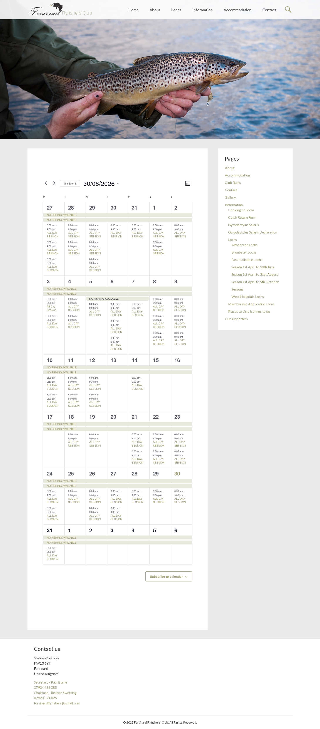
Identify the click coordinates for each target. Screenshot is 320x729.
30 (113, 207)
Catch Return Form (242, 217)
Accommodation (237, 9)
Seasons (237, 289)
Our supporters (236, 319)
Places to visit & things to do (249, 311)
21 (134, 416)
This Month (70, 183)
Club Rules (233, 182)
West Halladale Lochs (247, 296)
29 (92, 207)
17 (49, 416)
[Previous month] (45, 183)
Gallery (230, 197)
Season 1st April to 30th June (252, 267)
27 (49, 207)
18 (71, 416)
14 (134, 360)
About (155, 9)
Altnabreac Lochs (244, 245)
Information (202, 9)
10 (49, 360)
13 (113, 360)
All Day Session (51, 308)
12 (92, 360)
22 (156, 416)
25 (71, 473)
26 (92, 473)
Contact (269, 9)
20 (113, 416)
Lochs (176, 9)
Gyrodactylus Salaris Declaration (252, 232)
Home (133, 9)
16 (177, 360)
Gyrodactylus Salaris (243, 225)
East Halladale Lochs (246, 259)
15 (156, 360)
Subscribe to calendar (166, 576)
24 (49, 473)
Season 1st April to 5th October (255, 282)
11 (71, 360)
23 (177, 416)
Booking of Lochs (241, 210)
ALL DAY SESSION (52, 234)
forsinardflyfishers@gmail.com (57, 703)
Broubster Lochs (243, 252)
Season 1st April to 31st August (254, 274)
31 (134, 207)
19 (92, 416)
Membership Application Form (251, 304)
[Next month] (54, 183)
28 (71, 207)
